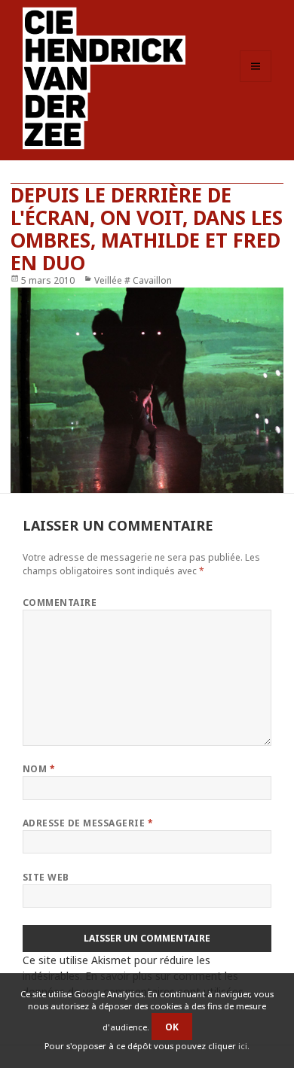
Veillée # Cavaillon (133, 280)
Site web (46, 877)
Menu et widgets (255, 81)
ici (242, 1045)
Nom (39, 768)
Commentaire (59, 602)
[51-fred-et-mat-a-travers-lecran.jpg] (147, 390)
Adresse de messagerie (88, 823)
